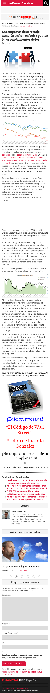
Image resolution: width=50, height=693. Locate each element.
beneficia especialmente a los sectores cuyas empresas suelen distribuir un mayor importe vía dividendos (24, 160)
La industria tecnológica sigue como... (22, 566)
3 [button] (22, 576)
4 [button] (28, 576)
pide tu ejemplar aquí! (30, 455)
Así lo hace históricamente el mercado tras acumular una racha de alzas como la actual (27, 487)
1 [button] (10, 576)
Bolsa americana (9, 23)
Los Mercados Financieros (20, 3)
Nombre (6, 623)
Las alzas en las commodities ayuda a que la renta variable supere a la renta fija (27, 481)
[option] (25, 555)
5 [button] (34, 576)
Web (3, 642)
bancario (6, 155)
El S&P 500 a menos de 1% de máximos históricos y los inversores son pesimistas (26, 492)
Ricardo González (26, 26)
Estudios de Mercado (24, 23)
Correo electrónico (10, 633)
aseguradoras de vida (27, 155)
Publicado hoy (39, 23)
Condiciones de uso (8, 689)
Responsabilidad (22, 689)
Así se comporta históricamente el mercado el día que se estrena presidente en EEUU (27, 498)
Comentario (7, 594)
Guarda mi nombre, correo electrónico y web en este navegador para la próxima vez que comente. (22, 656)
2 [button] (16, 576)
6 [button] (39, 576)
